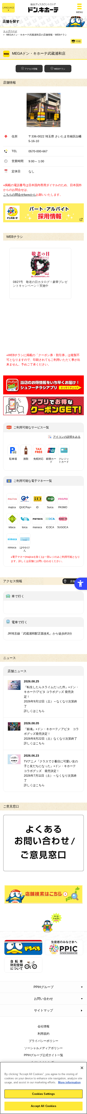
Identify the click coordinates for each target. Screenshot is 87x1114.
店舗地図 (75, 581)
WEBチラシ (59, 69)
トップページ (10, 31)
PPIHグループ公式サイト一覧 (43, 1055)
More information (69, 1082)
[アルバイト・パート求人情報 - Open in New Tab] (43, 212)
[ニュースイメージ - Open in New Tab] (14, 687)
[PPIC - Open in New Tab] (64, 952)
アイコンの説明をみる (66, 436)
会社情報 (43, 1026)
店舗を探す (43, 894)
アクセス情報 (31, 69)
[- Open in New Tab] (43, 392)
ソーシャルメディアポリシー (43, 1048)
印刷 (78, 41)
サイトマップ (43, 1010)
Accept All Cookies (43, 1106)
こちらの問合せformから (19, 194)
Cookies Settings (43, 1093)
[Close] (82, 1068)
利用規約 (43, 1033)
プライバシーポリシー (43, 1041)
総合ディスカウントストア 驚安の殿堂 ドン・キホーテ (43, 8)
